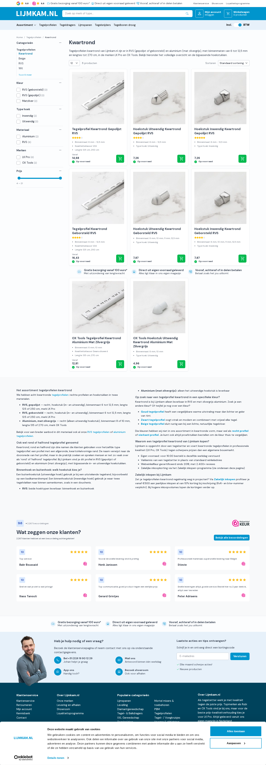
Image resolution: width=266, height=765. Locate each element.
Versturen (239, 656)
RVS (21, 63)
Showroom (217, 3)
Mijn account (24, 709)
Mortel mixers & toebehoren (164, 703)
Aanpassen (234, 743)
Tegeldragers (67, 25)
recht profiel (240, 431)
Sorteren (210, 63)
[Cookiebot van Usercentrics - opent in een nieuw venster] (23, 758)
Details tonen (55, 757)
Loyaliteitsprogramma (238, 3)
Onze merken (65, 700)
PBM (157, 709)
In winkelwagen (120, 159)
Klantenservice (201, 3)
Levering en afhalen (69, 705)
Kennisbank (23, 713)
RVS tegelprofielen (98, 432)
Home (19, 37)
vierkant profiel (148, 434)
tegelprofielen (60, 394)
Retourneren (24, 705)
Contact (21, 717)
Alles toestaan (236, 731)
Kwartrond (26, 53)
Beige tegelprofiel (152, 423)
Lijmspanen (85, 25)
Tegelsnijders (103, 25)
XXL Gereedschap (128, 717)
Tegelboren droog (125, 25)
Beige (22, 58)
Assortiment (24, 25)
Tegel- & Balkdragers (130, 713)
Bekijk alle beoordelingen (232, 537)
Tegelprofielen (48, 25)
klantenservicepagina (81, 648)
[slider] (19, 178)
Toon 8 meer (25, 74)
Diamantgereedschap (130, 709)
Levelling (122, 705)
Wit (21, 68)
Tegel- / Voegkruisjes (167, 717)
